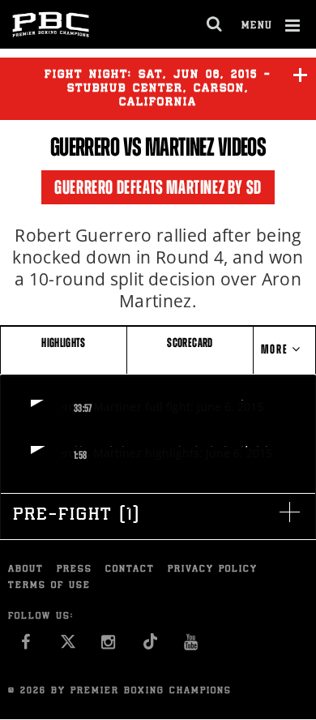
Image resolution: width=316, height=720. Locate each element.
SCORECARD (189, 342)
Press (74, 569)
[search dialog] (215, 24)
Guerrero (84, 147)
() (76, 515)
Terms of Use (49, 586)
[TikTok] (150, 646)
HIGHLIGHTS (63, 342)
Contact (130, 569)
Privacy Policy (213, 569)
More (276, 349)
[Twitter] (67, 646)
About (26, 569)
